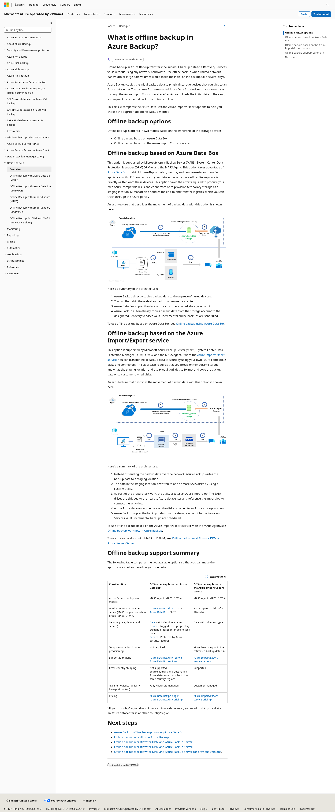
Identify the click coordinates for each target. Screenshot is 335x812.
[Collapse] (51, 23)
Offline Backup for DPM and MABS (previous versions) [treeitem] (30, 220)
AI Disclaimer (163, 808)
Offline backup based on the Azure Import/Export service (305, 46)
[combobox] (27, 30)
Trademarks (306, 808)
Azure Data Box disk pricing (166, 699)
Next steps (291, 57)
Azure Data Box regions (163, 661)
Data (152, 622)
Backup (123, 26)
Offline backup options (299, 32)
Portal (304, 14)
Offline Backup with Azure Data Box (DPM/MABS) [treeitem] (30, 188)
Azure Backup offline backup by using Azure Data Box (149, 732)
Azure (111, 26)
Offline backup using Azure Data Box (200, 324)
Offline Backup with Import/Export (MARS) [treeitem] (30, 199)
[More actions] (224, 26)
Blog (202, 808)
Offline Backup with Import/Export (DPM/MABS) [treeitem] (30, 210)
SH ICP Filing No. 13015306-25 (21, 808)
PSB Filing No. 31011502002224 (64, 808)
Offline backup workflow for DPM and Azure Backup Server (153, 742)
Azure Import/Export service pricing (206, 697)
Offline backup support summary (304, 52)
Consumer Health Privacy (258, 808)
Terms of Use (287, 808)
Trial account (321, 14)
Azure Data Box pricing (163, 695)
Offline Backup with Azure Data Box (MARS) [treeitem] (30, 178)
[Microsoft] (6, 4)
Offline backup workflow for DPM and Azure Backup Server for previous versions (167, 752)
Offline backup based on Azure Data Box (306, 38)
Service (154, 637)
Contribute (218, 808)
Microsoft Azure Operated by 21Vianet (126, 808)
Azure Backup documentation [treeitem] (24, 37)
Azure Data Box (117, 172)
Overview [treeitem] (15, 169)
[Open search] (327, 5)
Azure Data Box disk (161, 608)
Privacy (93, 808)
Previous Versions (185, 808)
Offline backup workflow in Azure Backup (134, 531)
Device (153, 626)
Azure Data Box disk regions (166, 657)
